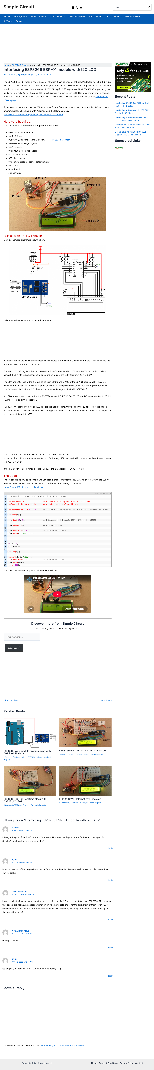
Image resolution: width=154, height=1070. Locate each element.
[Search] (149, 7)
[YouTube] (81, 7)
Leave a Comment (66, 754)
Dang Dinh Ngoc (19, 892)
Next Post (106, 700)
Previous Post (10, 700)
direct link (38, 487)
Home (7, 16)
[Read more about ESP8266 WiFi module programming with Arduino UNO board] (30, 732)
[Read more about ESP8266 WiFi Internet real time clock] (85, 781)
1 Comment (8, 757)
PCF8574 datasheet (60, 140)
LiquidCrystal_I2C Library (16, 487)
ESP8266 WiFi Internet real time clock (80, 799)
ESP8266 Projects (76, 16)
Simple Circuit (19, 6)
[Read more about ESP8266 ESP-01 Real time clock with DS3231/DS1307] (30, 781)
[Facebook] (73, 7)
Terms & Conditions (108, 1063)
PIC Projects (19, 16)
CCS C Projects (114, 16)
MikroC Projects (96, 16)
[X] (77, 7)
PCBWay (8, 21)
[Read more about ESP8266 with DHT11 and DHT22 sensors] (85, 732)
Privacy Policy (126, 1063)
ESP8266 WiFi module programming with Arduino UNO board (33, 114)
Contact (19, 21)
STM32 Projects (57, 16)
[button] (26, 16)
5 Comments (10, 74)
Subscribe (12, 648)
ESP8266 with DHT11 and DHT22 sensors (82, 750)
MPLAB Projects (132, 16)
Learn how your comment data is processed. (62, 1045)
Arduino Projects (38, 16)
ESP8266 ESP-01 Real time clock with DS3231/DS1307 (25, 800)
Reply (110, 848)
